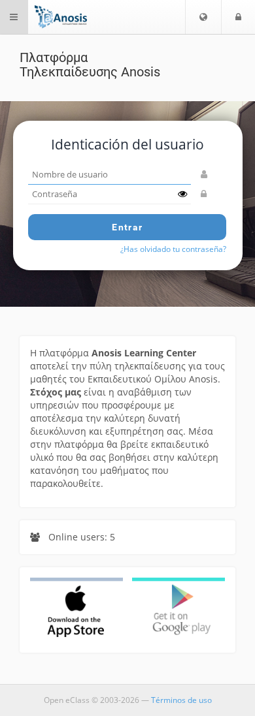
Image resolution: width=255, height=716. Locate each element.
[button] (203, 17)
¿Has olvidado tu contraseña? (173, 248)
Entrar (127, 227)
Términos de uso (181, 700)
